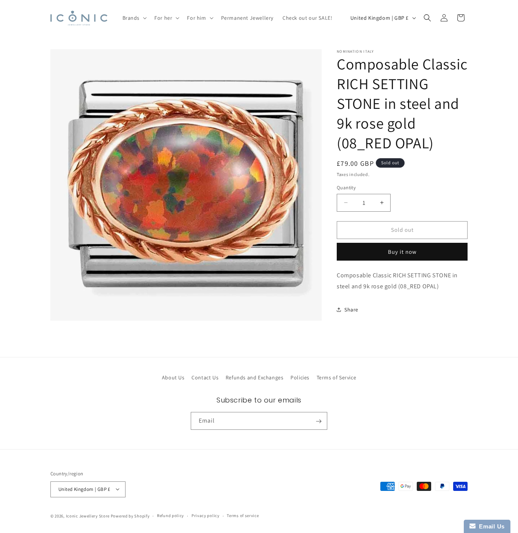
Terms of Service (336, 377)
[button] (134, 18)
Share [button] (351, 309)
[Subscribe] (318, 421)
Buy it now (402, 251)
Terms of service (243, 515)
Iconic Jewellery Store (88, 515)
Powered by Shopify (130, 515)
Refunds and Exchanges (255, 377)
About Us (173, 377)
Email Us (490, 526)
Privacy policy (206, 515)
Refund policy (170, 515)
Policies (299, 377)
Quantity (346, 187)
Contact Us (205, 377)
